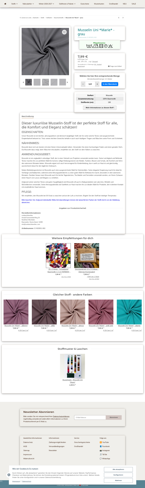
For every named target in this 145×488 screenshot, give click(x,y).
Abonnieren (114, 417)
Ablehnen (118, 480)
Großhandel (78, 446)
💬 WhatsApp (105, 459)
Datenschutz (26, 481)
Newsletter (53, 450)
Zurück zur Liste (26, 18)
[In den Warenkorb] (21, 25)
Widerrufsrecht (28, 459)
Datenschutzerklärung (61, 416)
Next (67, 82)
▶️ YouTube (104, 442)
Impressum (16, 481)
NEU (125, 4)
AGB (25, 446)
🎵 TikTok (103, 454)
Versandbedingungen (56, 446)
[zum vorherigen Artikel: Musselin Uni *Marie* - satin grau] (119, 17)
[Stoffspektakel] (5, 4)
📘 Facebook (105, 446)
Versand (95, 61)
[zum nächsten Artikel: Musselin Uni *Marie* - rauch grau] (123, 17)
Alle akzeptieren (118, 469)
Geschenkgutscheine (82, 442)
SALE (134, 4)
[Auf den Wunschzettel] (64, 32)
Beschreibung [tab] (28, 116)
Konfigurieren (118, 475)
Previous (23, 82)
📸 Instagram (105, 450)
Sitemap (26, 450)
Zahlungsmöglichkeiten (57, 442)
